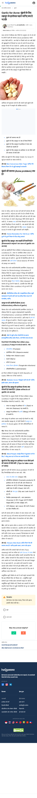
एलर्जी (20, 412)
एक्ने (22, 447)
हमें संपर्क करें (22, 712)
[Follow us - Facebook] (3, 684)
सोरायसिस (9, 349)
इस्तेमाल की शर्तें (5, 702)
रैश (25, 406)
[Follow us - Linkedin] (10, 684)
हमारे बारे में (21, 702)
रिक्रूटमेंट (21, 708)
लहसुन (24, 227)
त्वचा (14, 222)
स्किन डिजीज (16, 281)
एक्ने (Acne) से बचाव (26, 552)
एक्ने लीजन (13, 261)
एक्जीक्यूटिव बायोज (23, 705)
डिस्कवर (4, 691)
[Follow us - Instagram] (7, 684)
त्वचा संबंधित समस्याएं (6, 8)
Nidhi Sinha (6, 30)
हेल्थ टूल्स (21, 691)
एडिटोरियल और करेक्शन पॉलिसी (9, 708)
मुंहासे (15, 8)
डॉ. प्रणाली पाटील (21, 25)
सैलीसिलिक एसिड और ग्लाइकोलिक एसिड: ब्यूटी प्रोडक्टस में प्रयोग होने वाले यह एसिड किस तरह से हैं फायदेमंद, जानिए (18, 296)
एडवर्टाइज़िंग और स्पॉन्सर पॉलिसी (9, 712)
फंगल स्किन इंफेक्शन (12, 365)
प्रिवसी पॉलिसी (5, 705)
